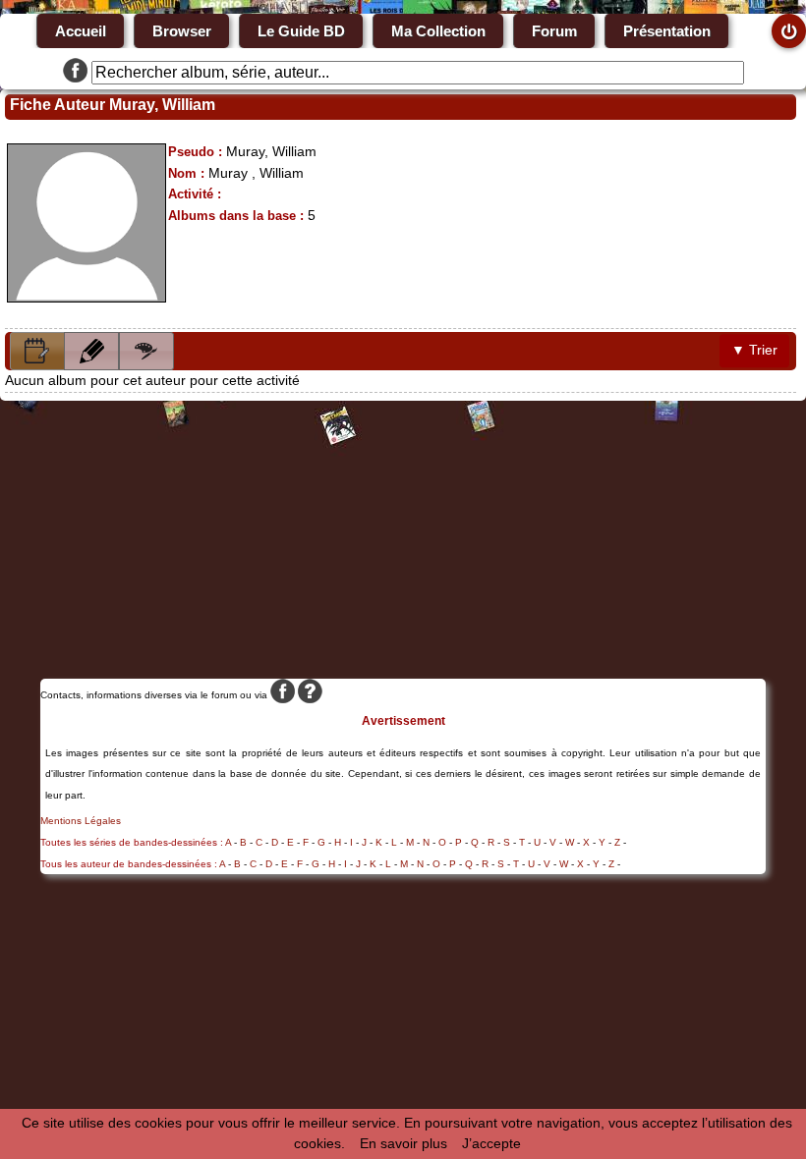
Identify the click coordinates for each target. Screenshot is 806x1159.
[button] (37, 351)
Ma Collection (438, 31)
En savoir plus (403, 1143)
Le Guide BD (301, 31)
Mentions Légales (80, 820)
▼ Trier (754, 350)
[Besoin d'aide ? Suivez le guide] (310, 695)
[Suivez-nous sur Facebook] (75, 73)
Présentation (667, 31)
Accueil (80, 31)
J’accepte (491, 1143)
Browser (181, 31)
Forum (554, 31)
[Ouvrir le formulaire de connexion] (789, 31)
